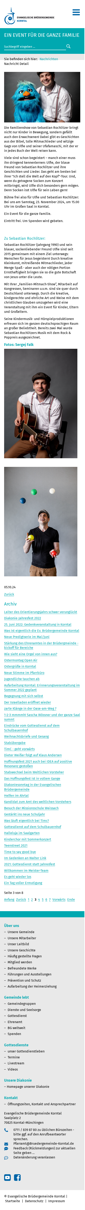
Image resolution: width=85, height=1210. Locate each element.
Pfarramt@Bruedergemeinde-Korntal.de (43, 1144)
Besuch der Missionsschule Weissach (31, 808)
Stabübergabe (15, 743)
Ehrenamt (15, 1022)
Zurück (9, 594)
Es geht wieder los (17, 877)
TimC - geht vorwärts (19, 749)
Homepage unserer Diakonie (28, 1087)
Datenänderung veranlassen (34, 1157)
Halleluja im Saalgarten (22, 833)
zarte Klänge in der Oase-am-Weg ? (30, 708)
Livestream (16, 1063)
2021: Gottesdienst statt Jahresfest (29, 864)
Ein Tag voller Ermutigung (23, 883)
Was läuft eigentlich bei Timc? (26, 821)
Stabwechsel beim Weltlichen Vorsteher (34, 772)
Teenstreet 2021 (15, 845)
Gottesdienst (17, 1016)
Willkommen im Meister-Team (26, 871)
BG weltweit (16, 1028)
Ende (71, 899)
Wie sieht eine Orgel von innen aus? (30, 654)
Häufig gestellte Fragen (25, 956)
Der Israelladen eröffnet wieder (27, 702)
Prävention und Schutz (24, 980)
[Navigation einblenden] (76, 14)
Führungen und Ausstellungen (29, 974)
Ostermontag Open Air (20, 660)
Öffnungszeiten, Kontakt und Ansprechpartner (42, 1104)
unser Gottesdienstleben (26, 1051)
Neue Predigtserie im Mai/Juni (27, 637)
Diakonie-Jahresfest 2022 (22, 618)
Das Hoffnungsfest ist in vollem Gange (32, 779)
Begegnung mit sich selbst (23, 696)
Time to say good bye (20, 852)
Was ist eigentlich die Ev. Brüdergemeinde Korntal (41, 631)
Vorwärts (58, 899)
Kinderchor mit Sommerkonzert (27, 839)
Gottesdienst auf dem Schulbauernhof (32, 827)
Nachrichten (49, 59)
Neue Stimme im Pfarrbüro (24, 673)
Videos (13, 1069)
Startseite (12, 1201)
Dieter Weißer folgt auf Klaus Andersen (33, 755)
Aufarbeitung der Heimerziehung (32, 986)
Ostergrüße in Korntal (20, 666)
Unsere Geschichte (21, 950)
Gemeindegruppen (22, 1004)
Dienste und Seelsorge (24, 1010)
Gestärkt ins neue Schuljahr (24, 814)
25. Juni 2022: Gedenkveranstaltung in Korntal (37, 624)
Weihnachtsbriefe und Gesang (26, 736)
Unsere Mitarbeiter (22, 938)
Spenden (14, 1034)
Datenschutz (34, 1201)
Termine (14, 1057)
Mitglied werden (20, 962)
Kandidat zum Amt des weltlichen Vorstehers (37, 802)
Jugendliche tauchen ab (22, 679)
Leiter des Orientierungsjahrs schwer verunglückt (40, 612)
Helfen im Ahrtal (16, 796)
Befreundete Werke (22, 968)
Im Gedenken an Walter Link (25, 858)
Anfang (9, 899)
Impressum (56, 1201)
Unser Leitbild (18, 944)
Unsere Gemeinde (21, 932)
